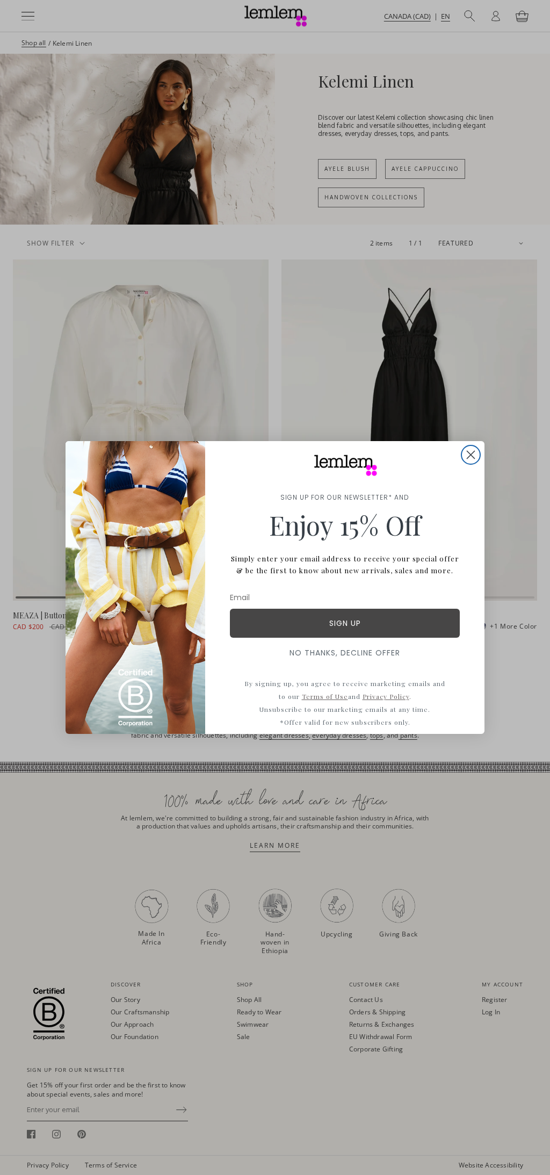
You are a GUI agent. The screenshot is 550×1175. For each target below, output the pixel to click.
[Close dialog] (470, 454)
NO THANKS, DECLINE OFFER (345, 652)
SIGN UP (345, 623)
